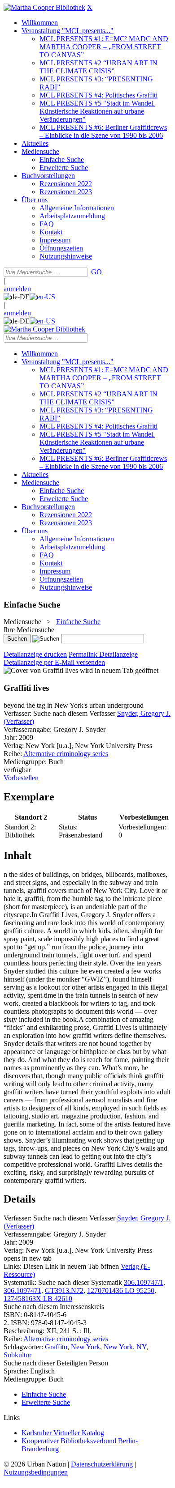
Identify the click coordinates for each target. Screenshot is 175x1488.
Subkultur (17, 1355)
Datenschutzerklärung (102, 1464)
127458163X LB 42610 (38, 1298)
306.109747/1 (143, 1282)
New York (85, 1347)
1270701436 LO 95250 (120, 1290)
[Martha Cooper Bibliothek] (44, 7)
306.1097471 (22, 1290)
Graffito (56, 1347)
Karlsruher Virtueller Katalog (63, 1433)
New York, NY (125, 1347)
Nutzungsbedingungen (36, 1472)
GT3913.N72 (64, 1290)
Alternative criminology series (65, 753)
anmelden (17, 289)
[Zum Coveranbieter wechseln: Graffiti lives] (41, 670)
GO (96, 272)
